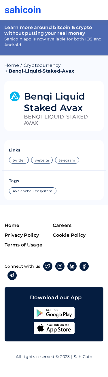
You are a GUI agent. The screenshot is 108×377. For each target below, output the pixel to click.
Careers (62, 225)
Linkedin (72, 266)
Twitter (47, 266)
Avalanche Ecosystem (33, 191)
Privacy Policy (22, 235)
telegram (67, 160)
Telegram (12, 275)
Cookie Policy (69, 235)
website (42, 160)
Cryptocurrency (42, 65)
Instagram (60, 266)
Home (11, 65)
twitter (19, 160)
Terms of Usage (23, 245)
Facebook (84, 266)
